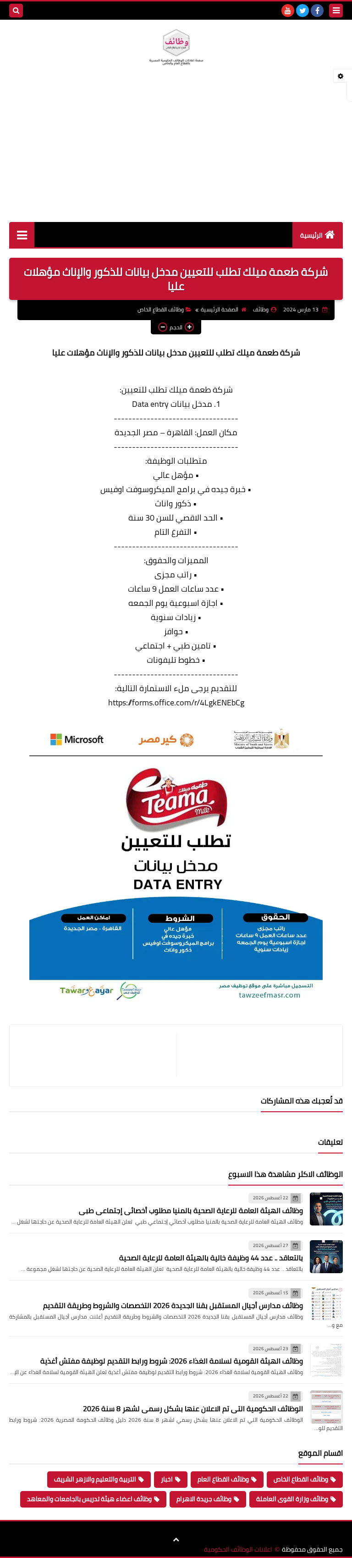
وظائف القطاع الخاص (161, 309)
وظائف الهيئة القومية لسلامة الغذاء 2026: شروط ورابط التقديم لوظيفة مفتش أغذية (171, 1361)
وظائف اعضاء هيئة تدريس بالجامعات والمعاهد (89, 1499)
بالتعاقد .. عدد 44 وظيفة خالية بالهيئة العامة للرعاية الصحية (211, 1257)
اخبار (167, 1479)
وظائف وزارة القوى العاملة (292, 1499)
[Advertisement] (176, 153)
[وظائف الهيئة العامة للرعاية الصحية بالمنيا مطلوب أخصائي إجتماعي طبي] (326, 1208)
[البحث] (16, 10)
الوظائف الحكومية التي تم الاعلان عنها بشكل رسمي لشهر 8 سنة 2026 (193, 1408)
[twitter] (302, 10)
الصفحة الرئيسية (219, 309)
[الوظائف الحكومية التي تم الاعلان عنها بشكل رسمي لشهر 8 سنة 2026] (326, 1407)
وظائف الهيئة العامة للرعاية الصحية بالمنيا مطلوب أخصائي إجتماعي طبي (191, 1210)
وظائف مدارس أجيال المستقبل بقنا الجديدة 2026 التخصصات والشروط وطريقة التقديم (173, 1305)
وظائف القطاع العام (223, 1479)
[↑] (176, 1540)
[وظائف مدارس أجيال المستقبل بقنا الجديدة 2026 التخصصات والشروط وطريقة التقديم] (326, 1303)
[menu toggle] (336, 10)
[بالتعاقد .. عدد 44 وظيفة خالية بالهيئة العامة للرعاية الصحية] (326, 1256)
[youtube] (287, 10)
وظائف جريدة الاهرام (203, 1499)
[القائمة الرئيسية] (21, 234)
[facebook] (317, 10)
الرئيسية (311, 235)
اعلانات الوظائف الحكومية (238, 1549)
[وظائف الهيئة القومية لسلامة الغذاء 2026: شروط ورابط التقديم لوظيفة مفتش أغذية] (326, 1359)
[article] (97, 1055)
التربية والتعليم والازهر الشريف (95, 1479)
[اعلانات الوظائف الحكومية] (176, 47)
